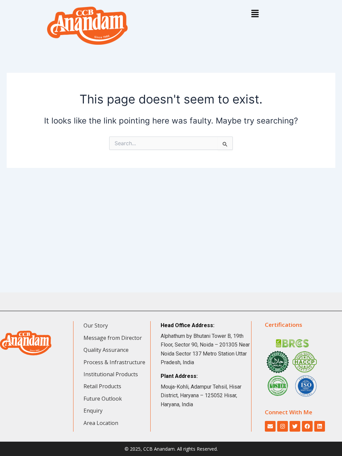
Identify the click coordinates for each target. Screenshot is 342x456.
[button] (255, 14)
